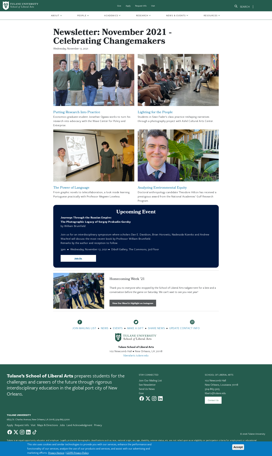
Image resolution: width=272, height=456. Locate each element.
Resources (211, 15)
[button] (55, 15)
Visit (153, 5)
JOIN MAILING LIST (84, 328)
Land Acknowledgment (79, 425)
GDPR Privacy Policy (77, 453)
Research (142, 15)
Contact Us (213, 400)
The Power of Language (71, 188)
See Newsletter (147, 384)
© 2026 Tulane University (252, 434)
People (81, 15)
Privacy (98, 425)
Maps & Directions (47, 425)
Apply (128, 5)
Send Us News (147, 389)
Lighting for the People (155, 112)
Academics (111, 15)
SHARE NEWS (156, 328)
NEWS (104, 328)
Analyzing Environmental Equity (162, 188)
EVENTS (118, 328)
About (55, 15)
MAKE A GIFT (135, 328)
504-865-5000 (62, 419)
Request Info (141, 5)
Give (119, 5)
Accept (238, 447)
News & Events (176, 15)
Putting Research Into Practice (76, 112)
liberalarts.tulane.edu (135, 355)
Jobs (62, 425)
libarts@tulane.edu (215, 393)
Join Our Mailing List (150, 380)
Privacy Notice (56, 453)
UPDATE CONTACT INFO (184, 328)
